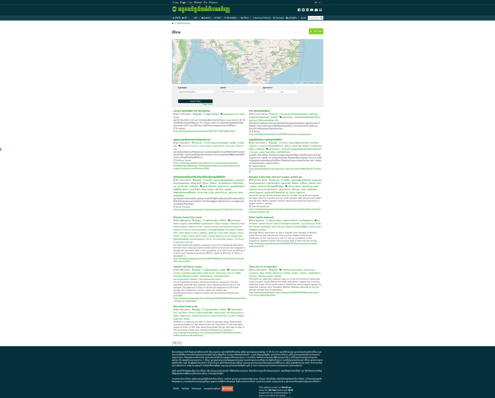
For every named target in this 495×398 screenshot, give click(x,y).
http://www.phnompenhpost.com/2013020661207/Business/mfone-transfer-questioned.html (283, 245)
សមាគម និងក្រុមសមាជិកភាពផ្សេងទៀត (217, 142)
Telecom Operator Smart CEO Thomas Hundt (225, 236)
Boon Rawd (183, 312)
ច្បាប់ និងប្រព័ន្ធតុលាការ (224, 183)
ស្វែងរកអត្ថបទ (182, 87)
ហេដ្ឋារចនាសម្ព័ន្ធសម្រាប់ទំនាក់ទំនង (298, 142)
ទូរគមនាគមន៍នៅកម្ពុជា (194, 223)
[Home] (173, 23)
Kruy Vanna (230, 146)
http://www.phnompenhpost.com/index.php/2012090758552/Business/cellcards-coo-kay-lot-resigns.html (209, 300)
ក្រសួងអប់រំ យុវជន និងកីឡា (267, 152)
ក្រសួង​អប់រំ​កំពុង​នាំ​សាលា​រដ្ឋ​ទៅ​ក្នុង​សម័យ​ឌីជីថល (265, 139)
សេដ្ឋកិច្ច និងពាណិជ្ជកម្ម (212, 114)
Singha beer (177, 319)
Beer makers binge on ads (185, 306)
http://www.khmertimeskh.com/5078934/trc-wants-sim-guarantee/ (280, 134)
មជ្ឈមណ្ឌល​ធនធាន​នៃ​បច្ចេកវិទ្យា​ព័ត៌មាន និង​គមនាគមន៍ (306, 149)
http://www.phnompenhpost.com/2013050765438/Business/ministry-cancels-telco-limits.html (208, 260)
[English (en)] (316, 2)
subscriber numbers (265, 276)
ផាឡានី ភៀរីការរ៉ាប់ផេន (283, 152)
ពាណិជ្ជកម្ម (253, 186)
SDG (195, 17)
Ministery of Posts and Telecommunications (190, 229)
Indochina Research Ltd (201, 315)
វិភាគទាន (228, 388)
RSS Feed (317, 31)
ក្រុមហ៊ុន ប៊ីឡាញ (307, 186)
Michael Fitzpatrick (256, 192)
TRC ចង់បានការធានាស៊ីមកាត (259, 111)
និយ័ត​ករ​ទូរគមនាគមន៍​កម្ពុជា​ (181, 239)
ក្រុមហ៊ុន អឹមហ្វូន (312, 189)
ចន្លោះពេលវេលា (268, 87)
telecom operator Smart (198, 236)
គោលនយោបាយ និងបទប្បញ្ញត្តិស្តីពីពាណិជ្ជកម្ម (270, 186)
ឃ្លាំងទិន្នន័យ (292, 17)
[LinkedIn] (307, 10)
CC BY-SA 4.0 (272, 352)
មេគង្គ (176, 2)
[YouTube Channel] (311, 10)
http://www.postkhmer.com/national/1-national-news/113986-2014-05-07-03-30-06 (285, 170)
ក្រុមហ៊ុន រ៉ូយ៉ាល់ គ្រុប (221, 192)
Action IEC (185, 146)
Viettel (292, 192)
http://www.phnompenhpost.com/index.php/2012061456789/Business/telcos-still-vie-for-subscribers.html (284, 294)
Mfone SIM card (278, 226)
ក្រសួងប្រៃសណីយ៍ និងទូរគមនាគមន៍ (259, 117)
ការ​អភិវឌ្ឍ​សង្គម (259, 149)
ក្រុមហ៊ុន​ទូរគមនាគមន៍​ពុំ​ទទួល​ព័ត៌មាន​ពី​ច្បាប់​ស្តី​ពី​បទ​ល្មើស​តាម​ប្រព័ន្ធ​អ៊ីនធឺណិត (199, 177)
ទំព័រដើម (178, 17)
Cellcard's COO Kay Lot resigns (187, 266)
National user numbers (281, 273)
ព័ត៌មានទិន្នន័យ (231, 17)
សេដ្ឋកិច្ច (175, 315)
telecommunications (197, 239)
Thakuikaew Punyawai (257, 229)
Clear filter (207, 104)
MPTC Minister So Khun (189, 233)
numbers (295, 273)
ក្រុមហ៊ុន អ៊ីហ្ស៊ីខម (195, 189)
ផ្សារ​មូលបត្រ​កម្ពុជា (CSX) (230, 114)
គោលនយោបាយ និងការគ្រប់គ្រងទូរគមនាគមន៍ (294, 114)
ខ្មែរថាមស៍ (275, 114)
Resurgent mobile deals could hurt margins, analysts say (275, 177)
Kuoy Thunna (254, 226)
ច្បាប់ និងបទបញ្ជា (183, 186)
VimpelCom (300, 192)
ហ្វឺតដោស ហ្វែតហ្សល (207, 189)
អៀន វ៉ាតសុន (219, 189)
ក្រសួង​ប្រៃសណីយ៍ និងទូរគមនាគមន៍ (275, 192)
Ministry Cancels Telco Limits (187, 217)
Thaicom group (314, 226)
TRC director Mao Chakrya (223, 239)
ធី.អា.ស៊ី (209, 239)
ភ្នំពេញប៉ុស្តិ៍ (198, 114)
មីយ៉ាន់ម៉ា (199, 2)
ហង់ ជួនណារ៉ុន (285, 149)
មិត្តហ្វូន (262, 273)
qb (287, 192)
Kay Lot (231, 273)
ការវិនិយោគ (303, 183)
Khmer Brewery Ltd (218, 315)
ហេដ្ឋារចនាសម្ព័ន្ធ (296, 146)
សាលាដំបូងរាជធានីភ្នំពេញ (300, 226)
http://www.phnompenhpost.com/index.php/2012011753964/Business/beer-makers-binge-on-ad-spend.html (207, 334)
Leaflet (297, 83)
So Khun (184, 236)
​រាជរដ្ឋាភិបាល (203, 233)
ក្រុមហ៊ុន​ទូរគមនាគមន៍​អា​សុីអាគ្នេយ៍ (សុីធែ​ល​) (307, 117)
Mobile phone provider (190, 276)
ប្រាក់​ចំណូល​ (240, 315)
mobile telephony (206, 276)
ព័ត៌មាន (246, 17)
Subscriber (253, 276)
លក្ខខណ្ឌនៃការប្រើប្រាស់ (212, 388)
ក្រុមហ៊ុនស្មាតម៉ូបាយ (314, 273)
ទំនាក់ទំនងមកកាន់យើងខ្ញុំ (313, 370)
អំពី (185, 17)
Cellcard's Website (180, 226)
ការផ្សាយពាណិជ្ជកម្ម (236, 309)
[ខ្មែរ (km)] (320, 2)
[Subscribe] (316, 10)
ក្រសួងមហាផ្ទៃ (313, 114)
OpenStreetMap (308, 83)
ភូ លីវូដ (211, 192)
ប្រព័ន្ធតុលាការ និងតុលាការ (290, 220)
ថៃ (206, 2)
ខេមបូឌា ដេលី (198, 142)
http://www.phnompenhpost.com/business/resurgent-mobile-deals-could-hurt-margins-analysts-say (285, 211)
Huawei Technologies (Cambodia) (286, 223)
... (237, 125)
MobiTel (240, 229)
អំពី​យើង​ (176, 388)
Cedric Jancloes (206, 146)
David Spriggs (221, 273)
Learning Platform (262, 17)
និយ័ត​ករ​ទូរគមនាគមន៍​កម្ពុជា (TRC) (269, 120)
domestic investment (235, 312)
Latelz (303, 189)
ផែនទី (218, 17)
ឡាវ (191, 2)
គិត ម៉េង (318, 223)
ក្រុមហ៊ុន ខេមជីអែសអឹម (209, 186)
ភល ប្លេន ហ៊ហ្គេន (202, 192)
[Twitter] (303, 10)
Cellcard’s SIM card (211, 226)
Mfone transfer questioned (261, 217)
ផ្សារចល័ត (268, 273)
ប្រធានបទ (207, 17)
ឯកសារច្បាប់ (279, 17)
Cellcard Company (221, 223)
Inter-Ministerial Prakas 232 (230, 226)
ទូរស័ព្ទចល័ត (274, 117)
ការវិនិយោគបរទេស (185, 315)
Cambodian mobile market (192, 273)
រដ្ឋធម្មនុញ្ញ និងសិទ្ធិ (196, 183)
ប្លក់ (304, 17)
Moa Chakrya (231, 229)
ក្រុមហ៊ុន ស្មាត (253, 120)
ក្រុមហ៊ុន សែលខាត (183, 23)
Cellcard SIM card (265, 223)
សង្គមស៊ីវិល (233, 142)
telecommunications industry (210, 279)
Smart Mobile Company (227, 233)
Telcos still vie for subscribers (263, 266)
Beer (175, 312)
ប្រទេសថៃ (186, 319)
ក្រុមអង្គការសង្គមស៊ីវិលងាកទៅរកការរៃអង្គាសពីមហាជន (191, 139)
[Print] (320, 10)
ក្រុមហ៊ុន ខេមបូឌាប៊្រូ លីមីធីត (205, 312)
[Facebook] (299, 10)
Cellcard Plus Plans (237, 223)
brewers (192, 312)
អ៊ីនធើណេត (306, 146)
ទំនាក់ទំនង (284, 142)
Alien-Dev (194, 146)
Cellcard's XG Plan (195, 226)
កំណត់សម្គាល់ (196, 388)
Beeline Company (180, 223)
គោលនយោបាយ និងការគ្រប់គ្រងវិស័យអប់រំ (271, 146)
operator (303, 273)
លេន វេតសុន (254, 152)
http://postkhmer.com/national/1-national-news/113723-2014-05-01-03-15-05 (207, 209)
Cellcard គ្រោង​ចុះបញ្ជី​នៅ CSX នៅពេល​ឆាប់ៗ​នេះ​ (191, 111)
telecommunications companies (185, 279)
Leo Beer (231, 315)
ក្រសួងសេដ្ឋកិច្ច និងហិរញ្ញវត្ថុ (216, 229)
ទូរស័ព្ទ (319, 183)
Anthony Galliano (294, 186)
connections (253, 273)
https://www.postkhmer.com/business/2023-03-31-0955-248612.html (204, 131)
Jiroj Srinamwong (307, 223)
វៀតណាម (214, 2)
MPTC (175, 233)
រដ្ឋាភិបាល (287, 146)
